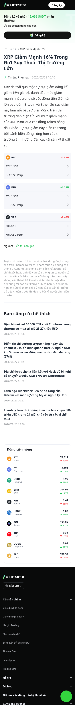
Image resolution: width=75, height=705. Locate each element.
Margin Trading (11, 625)
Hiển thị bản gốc (24, 246)
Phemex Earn (9, 651)
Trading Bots (9, 668)
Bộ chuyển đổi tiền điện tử (16, 642)
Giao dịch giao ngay (13, 616)
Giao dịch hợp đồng (13, 608)
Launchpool (9, 660)
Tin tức (12, 49)
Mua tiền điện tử (11, 634)
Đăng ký (40, 35)
